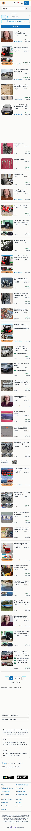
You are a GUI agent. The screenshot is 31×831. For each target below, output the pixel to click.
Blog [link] (2, 785)
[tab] (3, 17)
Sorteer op (13, 14)
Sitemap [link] (3, 809)
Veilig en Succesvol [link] (7, 788)
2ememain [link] (19, 806)
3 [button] (19, 678)
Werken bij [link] (19, 799)
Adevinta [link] (18, 802)
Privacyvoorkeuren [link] (21, 794)
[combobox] (13, 8)
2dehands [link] (4, 806)
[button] (18, 3)
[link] (4, 3)
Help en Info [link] (19, 788)
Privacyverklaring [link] (21, 791)
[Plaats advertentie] (26, 3)
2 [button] (15, 678)
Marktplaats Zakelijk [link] (22, 785)
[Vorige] (7, 678)
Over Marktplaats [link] (6, 799)
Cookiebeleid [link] (5, 794)
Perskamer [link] (4, 802)
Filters (17, 26)
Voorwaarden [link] (5, 791)
